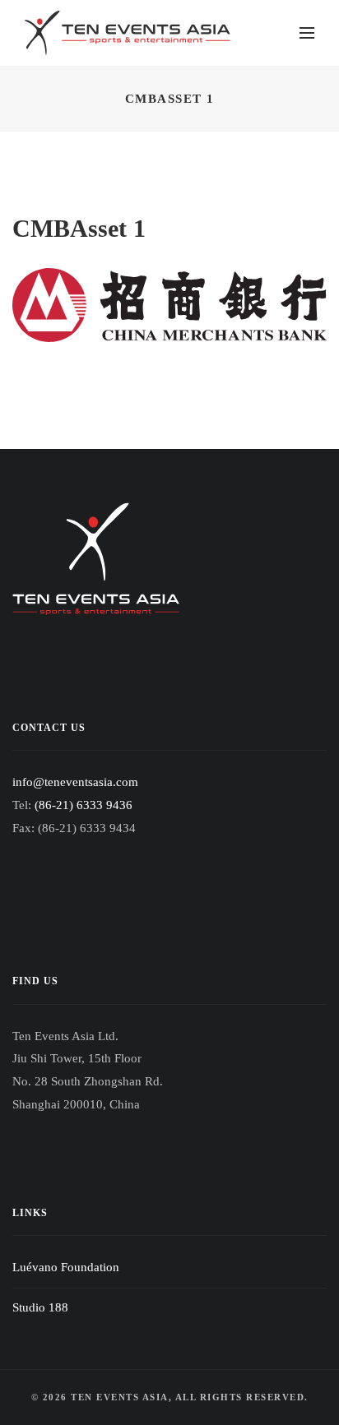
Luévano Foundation (65, 1267)
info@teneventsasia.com (75, 782)
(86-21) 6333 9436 (83, 805)
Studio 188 (40, 1307)
